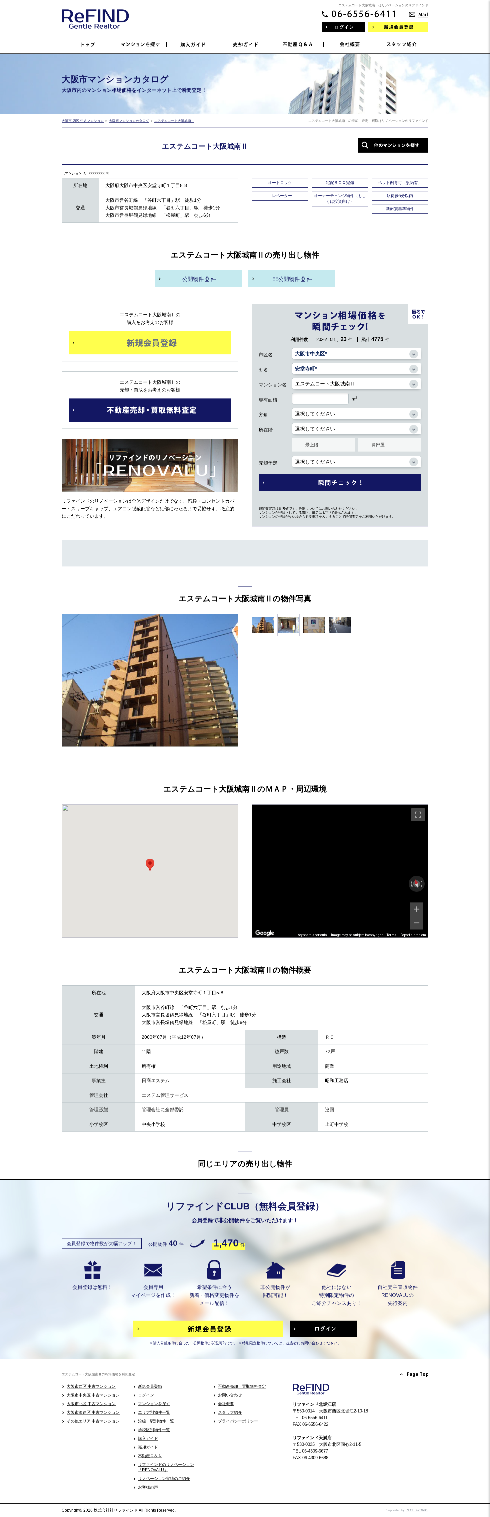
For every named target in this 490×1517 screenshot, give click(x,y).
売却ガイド (148, 1447)
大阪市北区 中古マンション (91, 1403)
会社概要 (226, 1403)
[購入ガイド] (193, 44)
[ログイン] (343, 27)
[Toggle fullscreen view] (418, 814)
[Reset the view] (417, 883)
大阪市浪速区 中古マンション (93, 1412)
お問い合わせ (230, 1395)
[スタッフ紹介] (402, 44)
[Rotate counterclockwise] (411, 884)
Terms (391, 935)
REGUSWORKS (417, 1510)
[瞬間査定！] (340, 482)
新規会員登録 (150, 1386)
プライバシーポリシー (238, 1421)
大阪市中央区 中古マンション (93, 1395)
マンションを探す (154, 1403)
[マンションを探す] (140, 44)
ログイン (146, 1395)
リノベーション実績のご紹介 (164, 1478)
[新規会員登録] (398, 27)
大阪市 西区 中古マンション (83, 121)
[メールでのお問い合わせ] (418, 12)
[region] (340, 871)
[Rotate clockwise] (422, 884)
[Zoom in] (416, 909)
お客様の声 (148, 1487)
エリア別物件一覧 (154, 1412)
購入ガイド (148, 1438)
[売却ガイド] (245, 44)
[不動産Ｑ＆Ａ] (297, 44)
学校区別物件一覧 (154, 1429)
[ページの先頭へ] (414, 1374)
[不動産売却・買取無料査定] (150, 410)
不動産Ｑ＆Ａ (150, 1456)
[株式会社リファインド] (95, 23)
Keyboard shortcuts (312, 935)
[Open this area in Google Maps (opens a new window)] (265, 933)
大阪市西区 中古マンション (91, 1386)
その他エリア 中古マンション (93, 1421)
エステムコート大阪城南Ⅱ (174, 121)
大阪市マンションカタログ (129, 121)
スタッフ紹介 (230, 1412)
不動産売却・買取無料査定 (242, 1386)
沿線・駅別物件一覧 (156, 1421)
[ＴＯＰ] (88, 44)
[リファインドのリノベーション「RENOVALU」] (150, 487)
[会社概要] (350, 44)
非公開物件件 (292, 278)
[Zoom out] (416, 923)
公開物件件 (199, 278)
